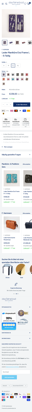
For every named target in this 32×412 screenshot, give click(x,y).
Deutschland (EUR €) (18, 385)
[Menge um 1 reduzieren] (3, 104)
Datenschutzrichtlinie (12, 367)
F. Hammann (5, 49)
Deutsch (5, 385)
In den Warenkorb (21, 104)
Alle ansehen (26, 164)
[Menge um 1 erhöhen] (10, 104)
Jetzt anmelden (9, 377)
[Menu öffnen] (3, 4)
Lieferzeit (6, 202)
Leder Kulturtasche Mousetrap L (9, 238)
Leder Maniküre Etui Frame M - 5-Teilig (11, 192)
